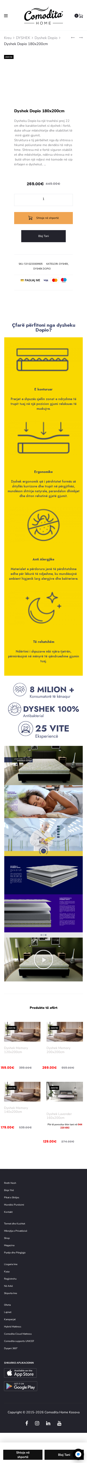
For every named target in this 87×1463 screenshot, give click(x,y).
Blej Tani (43, 236)
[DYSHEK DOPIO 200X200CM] (79, 37)
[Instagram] (37, 1423)
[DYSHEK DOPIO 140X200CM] (73, 37)
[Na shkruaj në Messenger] (78, 1454)
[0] (81, 15)
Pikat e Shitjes (11, 1197)
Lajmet (7, 1312)
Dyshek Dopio (46, 37)
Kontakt (8, 1212)
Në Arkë (8, 1286)
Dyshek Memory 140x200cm (16, 1110)
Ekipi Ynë (9, 1190)
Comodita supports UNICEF (19, 1341)
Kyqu (7, 1271)
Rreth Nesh (10, 1183)
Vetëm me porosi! (80, 1074)
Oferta (7, 1305)
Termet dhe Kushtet (14, 1223)
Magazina (9, 1245)
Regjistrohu (10, 1278)
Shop (7, 1238)
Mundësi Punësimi (14, 1204)
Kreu (8, 37)
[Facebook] (26, 1423)
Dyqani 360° (10, 1348)
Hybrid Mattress (12, 1326)
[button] (43, 959)
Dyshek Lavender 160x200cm (59, 1116)
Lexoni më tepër (64, 1105)
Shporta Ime (10, 1293)
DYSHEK (23, 37)
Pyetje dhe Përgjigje (14, 1252)
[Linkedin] (48, 1423)
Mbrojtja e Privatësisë (15, 1230)
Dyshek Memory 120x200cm (16, 1050)
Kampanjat (10, 1319)
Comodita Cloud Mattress (18, 1333)
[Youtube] (59, 1423)
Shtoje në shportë (47, 218)
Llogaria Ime (10, 1264)
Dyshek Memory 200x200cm (58, 1050)
